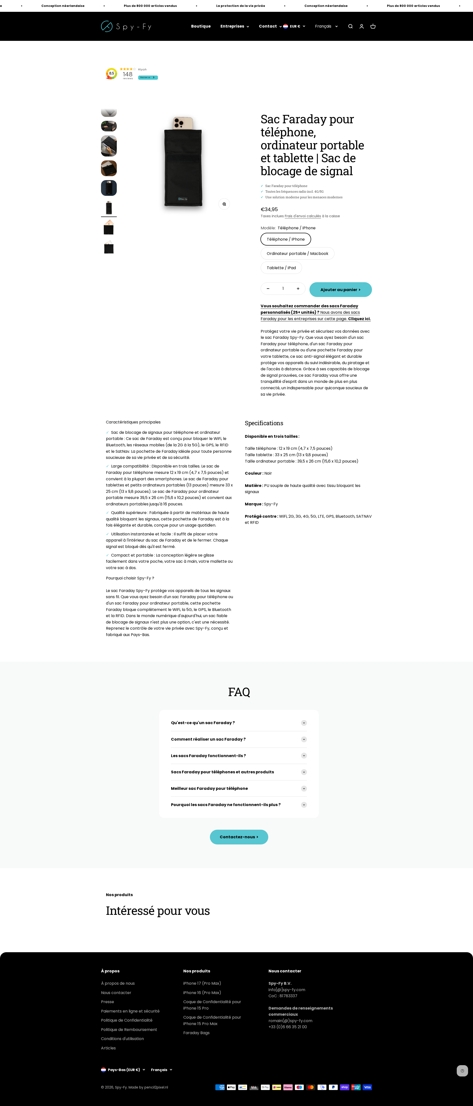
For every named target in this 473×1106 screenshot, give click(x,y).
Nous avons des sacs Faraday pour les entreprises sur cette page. (316, 312)
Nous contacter (116, 993)
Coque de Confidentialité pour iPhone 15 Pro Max (212, 1020)
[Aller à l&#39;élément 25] (109, 247)
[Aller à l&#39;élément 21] (109, 169)
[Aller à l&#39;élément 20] (109, 146)
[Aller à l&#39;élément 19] (109, 127)
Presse (107, 1002)
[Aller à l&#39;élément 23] (109, 208)
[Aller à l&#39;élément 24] (109, 228)
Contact (268, 26)
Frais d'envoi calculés (303, 216)
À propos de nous (118, 983)
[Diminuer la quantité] (268, 289)
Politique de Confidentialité (126, 1020)
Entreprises (232, 26)
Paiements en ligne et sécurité (130, 1011)
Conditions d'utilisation (122, 1039)
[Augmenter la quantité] (298, 289)
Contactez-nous (239, 837)
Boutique (201, 26)
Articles (108, 1048)
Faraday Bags (196, 1033)
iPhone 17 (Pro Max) (202, 983)
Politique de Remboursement (129, 1029)
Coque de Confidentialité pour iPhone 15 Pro (212, 1005)
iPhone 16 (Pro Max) (202, 993)
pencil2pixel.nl (156, 1087)
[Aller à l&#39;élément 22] (109, 188)
